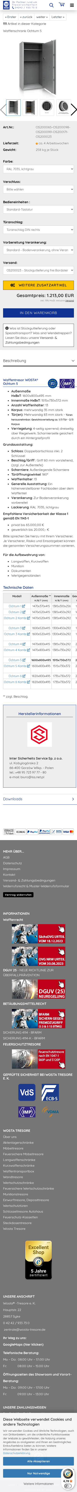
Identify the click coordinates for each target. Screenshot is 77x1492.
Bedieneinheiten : (16, 202)
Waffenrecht (13, 920)
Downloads (12, 799)
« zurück (26, 17)
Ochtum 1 (15, 606)
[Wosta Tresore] (18, 5)
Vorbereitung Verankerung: (25, 242)
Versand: (10, 263)
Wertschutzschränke (18, 1183)
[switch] (68, 1486)
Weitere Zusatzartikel (41, 285)
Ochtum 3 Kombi (15, 634)
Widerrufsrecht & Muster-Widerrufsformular (36, 886)
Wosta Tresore (14, 1229)
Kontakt (9, 874)
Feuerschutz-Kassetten (20, 1217)
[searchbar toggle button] (51, 5)
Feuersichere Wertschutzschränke (28, 1188)
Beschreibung (14, 360)
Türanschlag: (13, 222)
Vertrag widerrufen (18, 894)
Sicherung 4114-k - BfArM (24, 1038)
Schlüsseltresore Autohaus (23, 1211)
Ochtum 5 (16, 660)
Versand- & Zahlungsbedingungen (29, 880)
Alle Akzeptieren (38, 1461)
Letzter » (58, 17)
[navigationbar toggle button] (72, 5)
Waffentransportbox (18, 1171)
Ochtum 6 (16, 676)
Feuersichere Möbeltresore (23, 1154)
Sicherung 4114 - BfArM (22, 1032)
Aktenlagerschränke (18, 1142)
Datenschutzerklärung (16, 1453)
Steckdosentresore (17, 1223)
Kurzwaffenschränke (18, 1165)
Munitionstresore (15, 1194)
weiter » (42, 17)
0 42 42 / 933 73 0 (16, 1323)
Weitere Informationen (39, 1484)
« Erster (10, 17)
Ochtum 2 (16, 612)
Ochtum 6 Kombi (15, 682)
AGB (6, 857)
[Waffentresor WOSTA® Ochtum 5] (38, 67)
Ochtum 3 (15, 628)
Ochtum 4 (16, 644)
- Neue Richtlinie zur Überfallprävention (28, 972)
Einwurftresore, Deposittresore (26, 1200)
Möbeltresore (13, 1148)
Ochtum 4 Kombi (15, 650)
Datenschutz (12, 863)
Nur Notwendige (38, 1473)
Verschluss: (12, 182)
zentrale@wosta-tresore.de (24, 1329)
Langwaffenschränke (19, 1160)
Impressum (11, 869)
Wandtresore (13, 1177)
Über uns (10, 1137)
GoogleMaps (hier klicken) (23, 1344)
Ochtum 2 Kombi (15, 618)
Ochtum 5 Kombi (15, 666)
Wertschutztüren (15, 1206)
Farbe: (8, 161)
